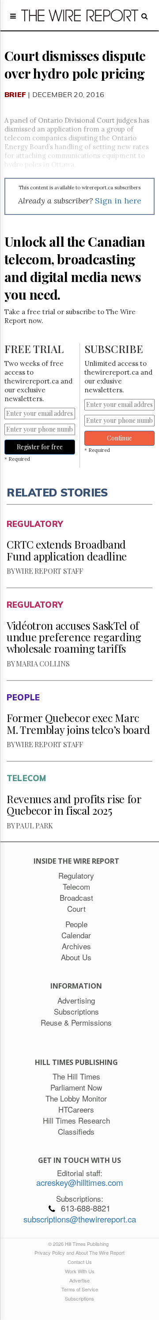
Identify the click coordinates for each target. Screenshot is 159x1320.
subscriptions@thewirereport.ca (79, 1219)
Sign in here (118, 201)
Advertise (79, 1280)
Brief (15, 94)
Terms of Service (79, 1289)
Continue (119, 438)
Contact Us (80, 1261)
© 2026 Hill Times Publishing (79, 1243)
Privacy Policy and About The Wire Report (79, 1252)
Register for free (40, 447)
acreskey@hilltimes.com (79, 1182)
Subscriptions (79, 1298)
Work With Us (80, 1271)
